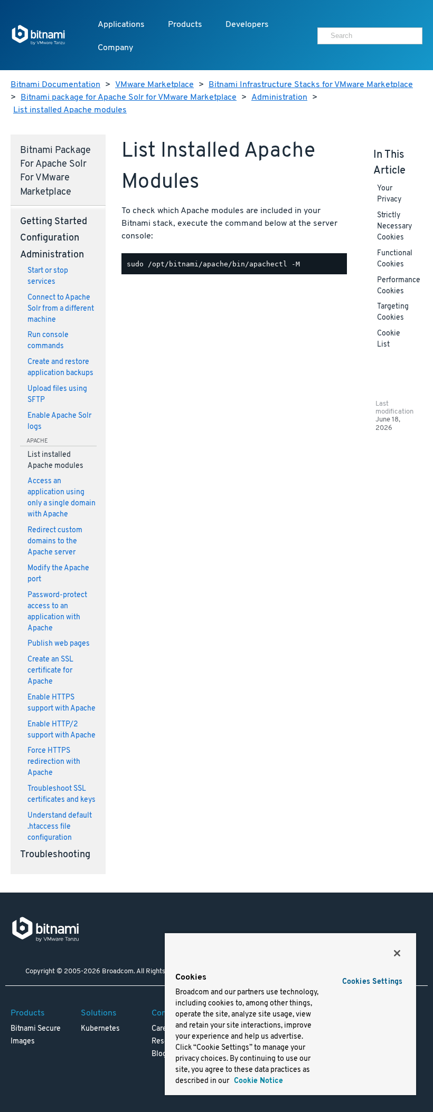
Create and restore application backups (60, 368)
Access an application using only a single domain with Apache (61, 498)
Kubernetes (100, 1028)
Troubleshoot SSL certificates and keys (61, 794)
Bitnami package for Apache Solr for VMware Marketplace (129, 97)
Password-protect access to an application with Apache (57, 612)
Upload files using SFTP (57, 395)
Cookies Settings (372, 981)
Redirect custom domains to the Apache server (54, 541)
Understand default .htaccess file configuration (59, 826)
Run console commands (48, 341)
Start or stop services (47, 276)
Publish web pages (58, 643)
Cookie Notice (257, 1081)
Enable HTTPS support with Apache (61, 703)
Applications (121, 25)
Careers (164, 1028)
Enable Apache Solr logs (59, 421)
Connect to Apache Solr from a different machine (60, 308)
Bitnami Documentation (55, 85)
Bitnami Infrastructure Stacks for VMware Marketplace (311, 85)
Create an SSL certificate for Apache (50, 670)
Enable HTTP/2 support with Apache (61, 730)
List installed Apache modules (70, 110)
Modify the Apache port (58, 574)
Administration (279, 97)
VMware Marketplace (154, 85)
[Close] (397, 953)
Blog (159, 1054)
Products (185, 25)
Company (115, 48)
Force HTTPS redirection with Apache (53, 762)
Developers (247, 25)
